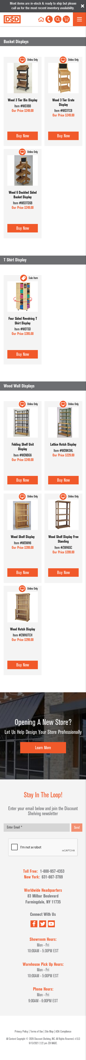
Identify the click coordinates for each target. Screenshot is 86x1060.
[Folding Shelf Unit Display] (22, 440)
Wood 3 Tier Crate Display (63, 102)
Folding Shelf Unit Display (23, 446)
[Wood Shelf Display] (22, 532)
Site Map (49, 1031)
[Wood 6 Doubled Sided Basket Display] (22, 188)
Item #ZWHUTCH (22, 635)
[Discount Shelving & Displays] (15, 19)
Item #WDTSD (22, 329)
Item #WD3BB (22, 106)
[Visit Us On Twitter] (42, 923)
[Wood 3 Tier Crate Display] (63, 96)
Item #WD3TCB (63, 111)
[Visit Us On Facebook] (34, 923)
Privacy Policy (21, 1031)
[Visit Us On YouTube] (51, 923)
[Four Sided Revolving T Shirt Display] (22, 314)
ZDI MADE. (52, 1043)
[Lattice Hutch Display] (63, 440)
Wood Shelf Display (23, 537)
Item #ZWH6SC (63, 548)
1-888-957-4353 (52, 871)
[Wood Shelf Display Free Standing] (63, 532)
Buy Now (22, 135)
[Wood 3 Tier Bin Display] (22, 96)
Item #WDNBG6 (23, 455)
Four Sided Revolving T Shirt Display (22, 320)
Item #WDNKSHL (63, 451)
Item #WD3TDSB (22, 203)
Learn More (43, 747)
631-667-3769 (52, 877)
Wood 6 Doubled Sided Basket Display (23, 194)
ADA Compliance (63, 1031)
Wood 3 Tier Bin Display (22, 100)
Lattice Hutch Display (63, 444)
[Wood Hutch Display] (22, 625)
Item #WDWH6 (22, 543)
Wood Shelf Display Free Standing (63, 539)
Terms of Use (36, 1031)
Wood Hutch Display (22, 629)
